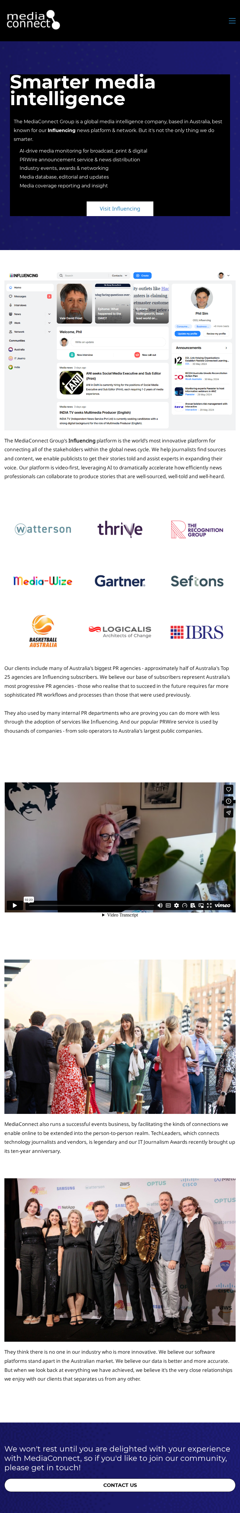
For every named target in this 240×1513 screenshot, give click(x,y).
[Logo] (33, 20)
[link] (120, 274)
